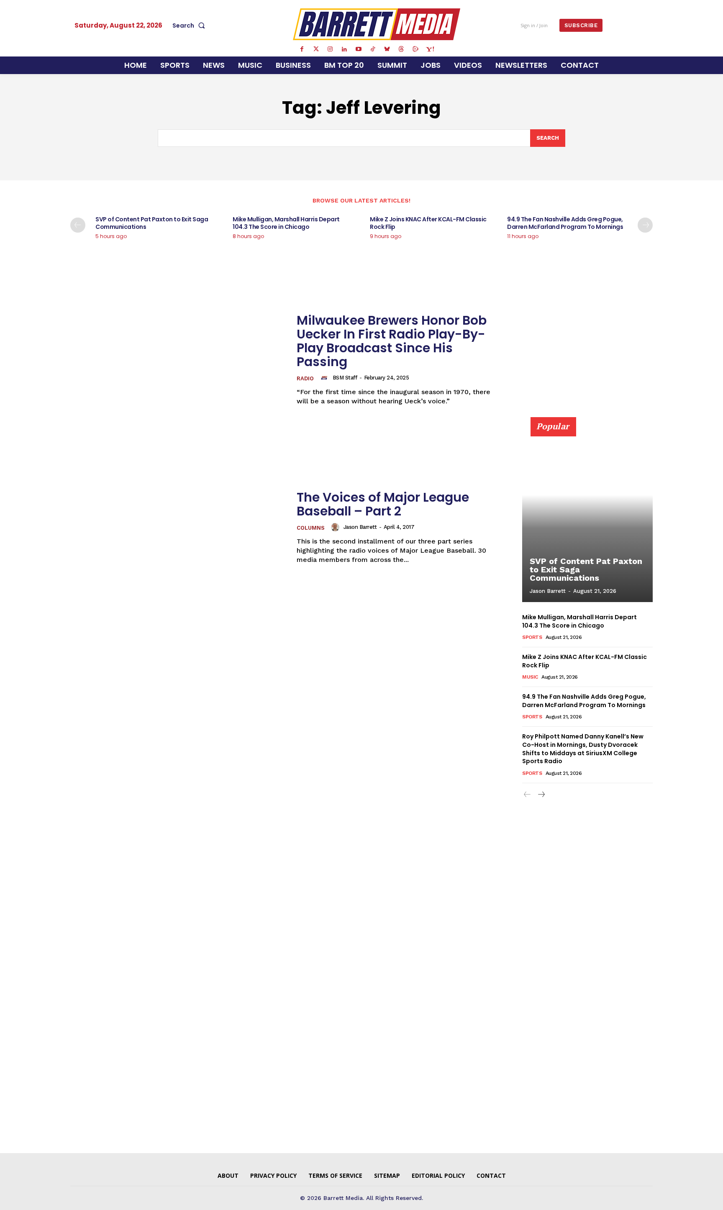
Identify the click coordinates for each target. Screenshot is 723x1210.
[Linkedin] (344, 49)
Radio (305, 378)
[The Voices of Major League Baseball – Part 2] (178, 527)
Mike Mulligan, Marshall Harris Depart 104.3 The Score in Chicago (286, 223)
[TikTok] (373, 49)
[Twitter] (316, 49)
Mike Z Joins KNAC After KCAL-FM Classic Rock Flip (428, 223)
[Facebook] (302, 49)
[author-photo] (325, 378)
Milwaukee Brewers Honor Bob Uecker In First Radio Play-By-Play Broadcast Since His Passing (392, 341)
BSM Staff (345, 377)
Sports (532, 637)
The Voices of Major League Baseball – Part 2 (383, 504)
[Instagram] (330, 49)
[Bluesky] (387, 49)
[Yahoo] (430, 49)
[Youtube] (358, 49)
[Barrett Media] (376, 24)
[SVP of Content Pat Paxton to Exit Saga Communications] (587, 514)
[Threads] (401, 49)
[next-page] (645, 225)
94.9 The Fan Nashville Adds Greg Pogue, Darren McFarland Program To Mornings (565, 223)
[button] (190, 25)
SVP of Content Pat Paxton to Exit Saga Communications (151, 223)
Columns (311, 528)
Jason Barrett (360, 527)
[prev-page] (77, 225)
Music (530, 677)
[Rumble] (415, 49)
